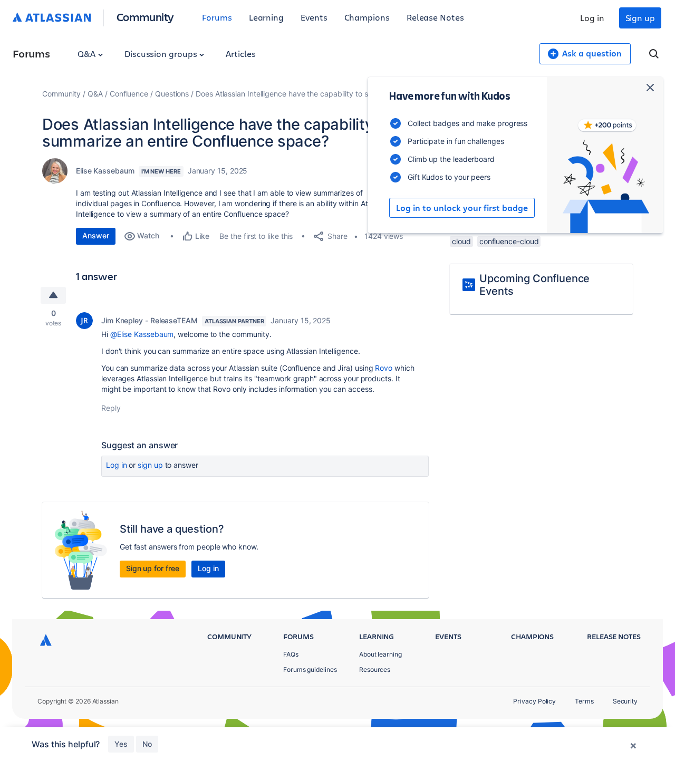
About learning (380, 654)
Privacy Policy (534, 701)
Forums (217, 17)
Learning (266, 17)
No (147, 743)
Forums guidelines (310, 669)
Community (145, 16)
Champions (367, 17)
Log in (592, 17)
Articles (240, 53)
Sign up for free (152, 568)
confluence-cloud (509, 241)
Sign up (640, 17)
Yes (121, 743)
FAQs (290, 654)
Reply (111, 407)
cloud (461, 241)
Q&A (88, 53)
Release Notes (435, 17)
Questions (172, 93)
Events (314, 17)
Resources (374, 669)
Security (625, 701)
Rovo (383, 367)
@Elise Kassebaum (142, 334)
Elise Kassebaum (105, 170)
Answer (95, 235)
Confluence (129, 93)
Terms (584, 701)
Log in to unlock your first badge (462, 208)
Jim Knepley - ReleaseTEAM (149, 320)
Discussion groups (161, 53)
